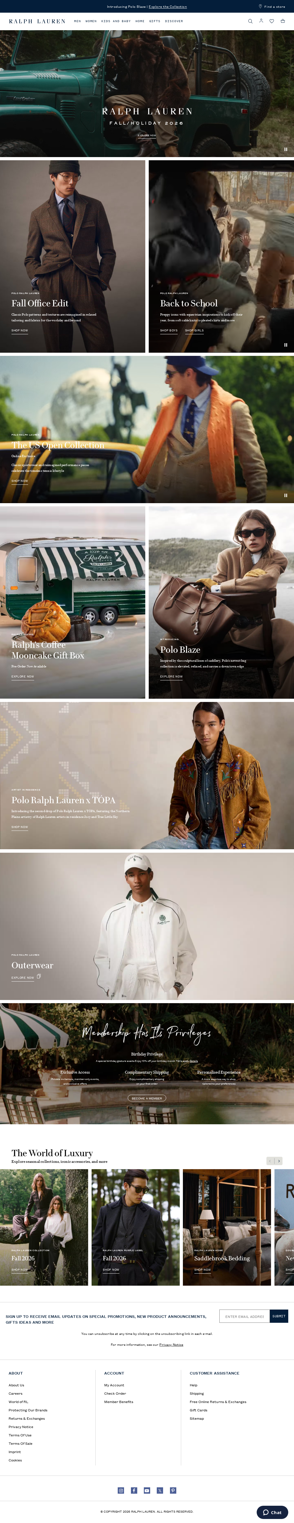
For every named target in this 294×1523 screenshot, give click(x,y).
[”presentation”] (147, 429)
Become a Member (147, 1098)
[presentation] (147, 83)
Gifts (155, 21)
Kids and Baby (116, 21)
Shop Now (19, 330)
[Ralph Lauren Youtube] (147, 1490)
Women (91, 21)
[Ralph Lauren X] (160, 1490)
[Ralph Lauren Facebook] (134, 1490)
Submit (279, 1316)
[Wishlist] (272, 21)
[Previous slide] (270, 1161)
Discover (174, 21)
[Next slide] (278, 1161)
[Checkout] (283, 21)
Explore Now (147, 135)
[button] (250, 21)
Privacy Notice (171, 1344)
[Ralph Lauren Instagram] (121, 1490)
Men (77, 21)
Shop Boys (169, 330)
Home (140, 21)
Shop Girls (194, 330)
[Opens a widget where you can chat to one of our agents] (272, 1513)
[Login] (261, 21)
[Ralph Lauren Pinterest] (173, 1490)
